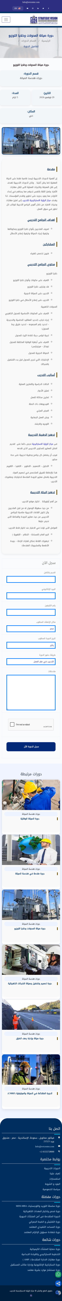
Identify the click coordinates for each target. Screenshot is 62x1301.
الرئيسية (46, 41)
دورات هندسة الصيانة (31, 78)
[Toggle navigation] (6, 20)
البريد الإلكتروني (49, 589)
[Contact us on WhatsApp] (58, 1274)
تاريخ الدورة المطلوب (47, 638)
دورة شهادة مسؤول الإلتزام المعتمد (42, 1232)
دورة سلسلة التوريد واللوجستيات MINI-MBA (38, 1206)
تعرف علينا (55, 1173)
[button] (58, 1284)
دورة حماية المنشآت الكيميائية (45, 1249)
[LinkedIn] (38, 8)
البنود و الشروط (52, 1184)
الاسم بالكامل (50, 572)
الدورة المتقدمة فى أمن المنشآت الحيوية (39, 1216)
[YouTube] (27, 8)
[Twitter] (43, 8)
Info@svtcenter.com (31, 2)
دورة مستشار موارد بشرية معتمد (43, 1270)
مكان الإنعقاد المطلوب (46, 622)
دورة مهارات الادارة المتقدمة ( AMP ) (41, 1259)
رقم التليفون (50, 605)
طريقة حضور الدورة (47, 655)
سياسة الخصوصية (51, 1189)
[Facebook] (48, 8)
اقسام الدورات (28, 41)
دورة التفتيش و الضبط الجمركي (44, 1222)
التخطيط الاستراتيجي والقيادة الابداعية (41, 1254)
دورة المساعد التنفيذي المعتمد (44, 1227)
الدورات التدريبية (52, 1168)
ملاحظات (52, 671)
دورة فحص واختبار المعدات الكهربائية (41, 1211)
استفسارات (54, 1179)
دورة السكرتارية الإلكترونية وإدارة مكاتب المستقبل (35, 1265)
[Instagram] (32, 8)
